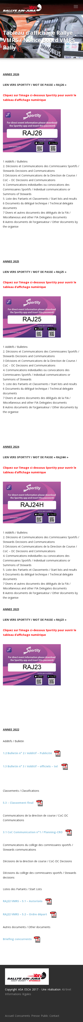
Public (44, 1016)
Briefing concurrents (17, 939)
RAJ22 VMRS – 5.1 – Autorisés (22, 901)
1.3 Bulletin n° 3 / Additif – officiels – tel (30, 766)
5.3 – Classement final (18, 803)
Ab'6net (66, 989)
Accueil (9, 1016)
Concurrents (22, 1016)
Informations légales (18, 994)
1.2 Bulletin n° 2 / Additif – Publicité (27, 753)
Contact (54, 1016)
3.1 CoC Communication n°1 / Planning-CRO (33, 832)
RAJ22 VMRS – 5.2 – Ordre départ (25, 914)
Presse (35, 1016)
